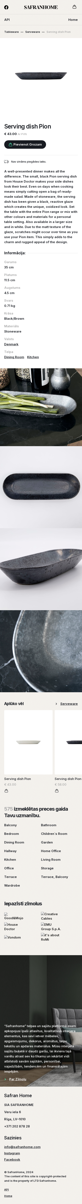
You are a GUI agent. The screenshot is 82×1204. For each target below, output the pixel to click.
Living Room (51, 860)
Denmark (11, 344)
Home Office (51, 851)
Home (73, 20)
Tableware (11, 31)
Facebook (12, 1160)
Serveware (32, 31)
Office (9, 868)
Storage (47, 868)
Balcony (10, 825)
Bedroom (11, 834)
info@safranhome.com (22, 1147)
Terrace (10, 877)
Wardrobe (12, 885)
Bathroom (48, 825)
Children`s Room (54, 834)
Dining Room (14, 357)
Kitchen (33, 357)
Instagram (12, 1153)
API (7, 20)
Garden (47, 842)
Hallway (10, 851)
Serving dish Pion (17, 779)
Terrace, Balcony (54, 877)
